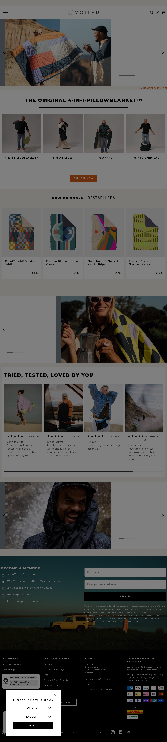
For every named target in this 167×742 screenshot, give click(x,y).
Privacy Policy (91, 418)
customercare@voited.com (107, 424)
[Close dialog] (122, 314)
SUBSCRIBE (83, 391)
